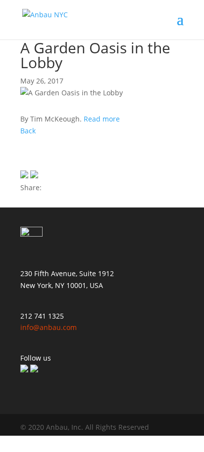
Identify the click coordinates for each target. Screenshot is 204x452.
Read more (102, 118)
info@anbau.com (48, 327)
